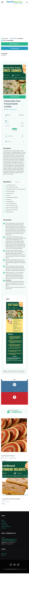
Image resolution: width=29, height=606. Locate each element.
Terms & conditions (5, 526)
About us (3, 521)
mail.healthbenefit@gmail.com (8, 540)
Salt (8, 195)
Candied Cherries (9, 211)
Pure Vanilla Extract (11, 203)
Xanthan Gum (10, 193)
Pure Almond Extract (12, 205)
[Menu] (2, 2)
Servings (17, 182)
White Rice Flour (10, 185)
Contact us (4, 523)
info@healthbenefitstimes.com (9, 539)
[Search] (27, 2)
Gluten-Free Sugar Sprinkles (12, 207)
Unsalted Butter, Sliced (12, 197)
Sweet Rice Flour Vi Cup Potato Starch (15, 189)
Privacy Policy (4, 524)
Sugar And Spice (13, 109)
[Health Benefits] (14, 2)
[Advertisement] (14, 21)
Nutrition (3, 555)
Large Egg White (10, 201)
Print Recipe (13, 48)
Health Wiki (3, 553)
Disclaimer (3, 528)
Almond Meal (10, 191)
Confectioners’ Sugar (12, 187)
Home (2, 520)
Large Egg (8, 199)
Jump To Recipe (13, 44)
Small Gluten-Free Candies (11, 209)
